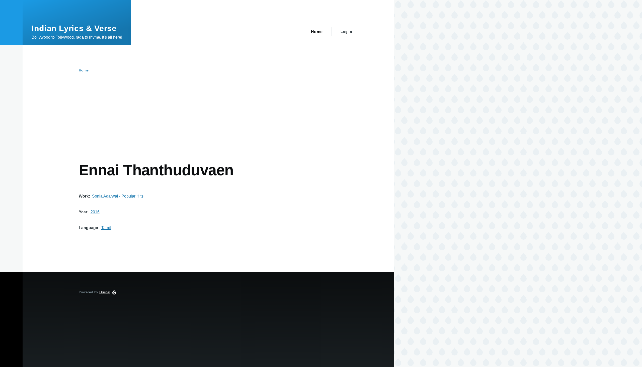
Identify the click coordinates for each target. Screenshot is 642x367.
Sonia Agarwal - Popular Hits (117, 196)
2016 (95, 212)
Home (84, 70)
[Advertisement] (191, 123)
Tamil (106, 228)
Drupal (104, 292)
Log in (346, 32)
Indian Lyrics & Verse (74, 28)
